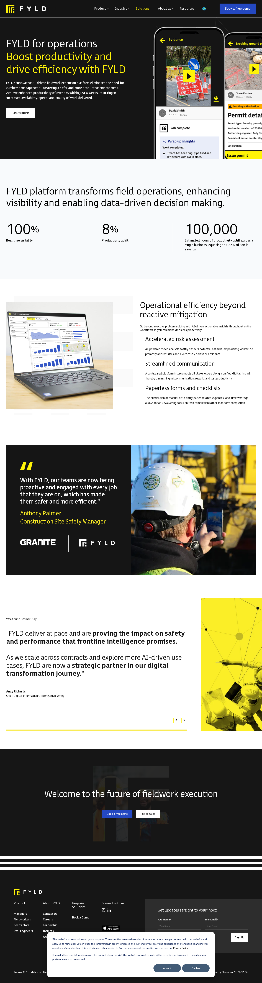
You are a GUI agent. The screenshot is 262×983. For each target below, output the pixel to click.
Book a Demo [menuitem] (80, 917)
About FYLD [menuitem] (51, 903)
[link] (26, 9)
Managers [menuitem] (20, 914)
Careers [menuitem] (48, 919)
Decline (196, 968)
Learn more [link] (23, 113)
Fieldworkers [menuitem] (22, 919)
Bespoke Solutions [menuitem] (79, 905)
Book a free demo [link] (240, 9)
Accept (167, 968)
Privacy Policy (180, 947)
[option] (96, 664)
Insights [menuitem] (48, 931)
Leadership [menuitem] (50, 925)
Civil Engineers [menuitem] (23, 931)
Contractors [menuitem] (21, 925)
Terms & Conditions (27, 972)
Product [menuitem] (19, 903)
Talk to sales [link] (150, 814)
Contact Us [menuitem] (50, 914)
